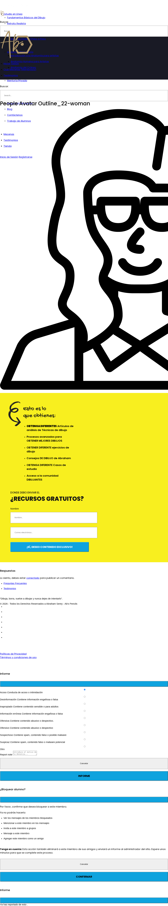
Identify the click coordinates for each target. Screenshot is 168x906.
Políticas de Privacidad (13, 653)
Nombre (14, 508)
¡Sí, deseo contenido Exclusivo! (50, 547)
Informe (84, 776)
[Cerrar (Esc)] (84, 684)
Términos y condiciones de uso (18, 657)
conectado (32, 578)
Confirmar (84, 877)
